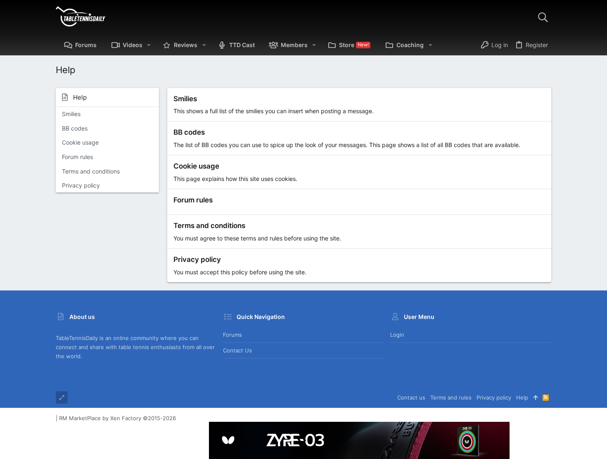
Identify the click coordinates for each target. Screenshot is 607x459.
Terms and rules (451, 397)
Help (522, 397)
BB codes (75, 128)
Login (397, 334)
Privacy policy (81, 185)
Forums (232, 334)
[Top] (535, 397)
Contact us (237, 350)
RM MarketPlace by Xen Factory (117, 418)
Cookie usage (80, 142)
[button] (148, 45)
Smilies (71, 113)
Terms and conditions (91, 171)
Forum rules (77, 156)
